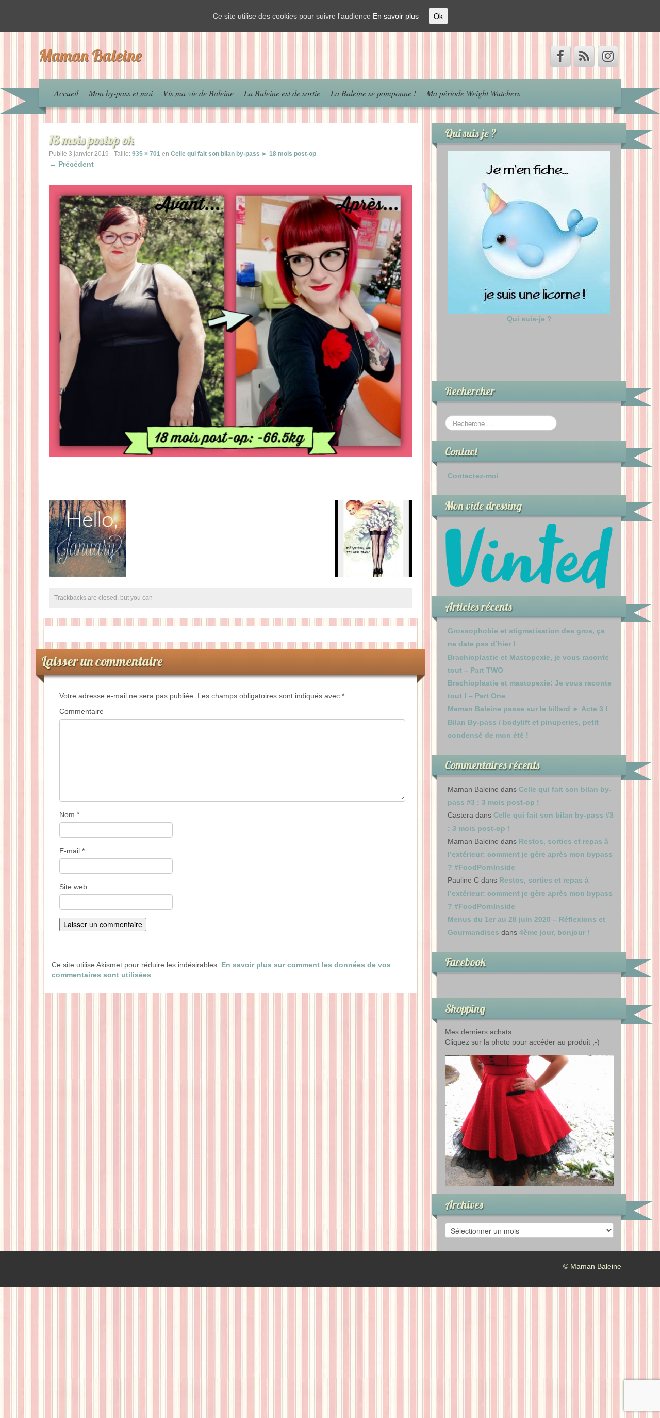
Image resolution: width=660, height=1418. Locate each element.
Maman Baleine (90, 55)
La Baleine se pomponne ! (373, 93)
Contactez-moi (473, 475)
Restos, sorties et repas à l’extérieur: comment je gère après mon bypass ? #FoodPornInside (530, 854)
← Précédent (71, 164)
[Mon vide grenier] (529, 555)
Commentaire (81, 711)
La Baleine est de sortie (282, 93)
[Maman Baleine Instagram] (608, 56)
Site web (73, 887)
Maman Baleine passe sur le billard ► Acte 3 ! (528, 709)
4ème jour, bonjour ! (554, 932)
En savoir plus (396, 16)
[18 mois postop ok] (230, 320)
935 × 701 (146, 153)
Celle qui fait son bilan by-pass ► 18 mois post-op (243, 153)
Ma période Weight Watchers (473, 93)
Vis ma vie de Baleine (198, 93)
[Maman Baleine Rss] (584, 56)
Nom (69, 814)
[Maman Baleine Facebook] (560, 56)
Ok (438, 16)
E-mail (72, 850)
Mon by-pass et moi (121, 93)
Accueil (66, 93)
